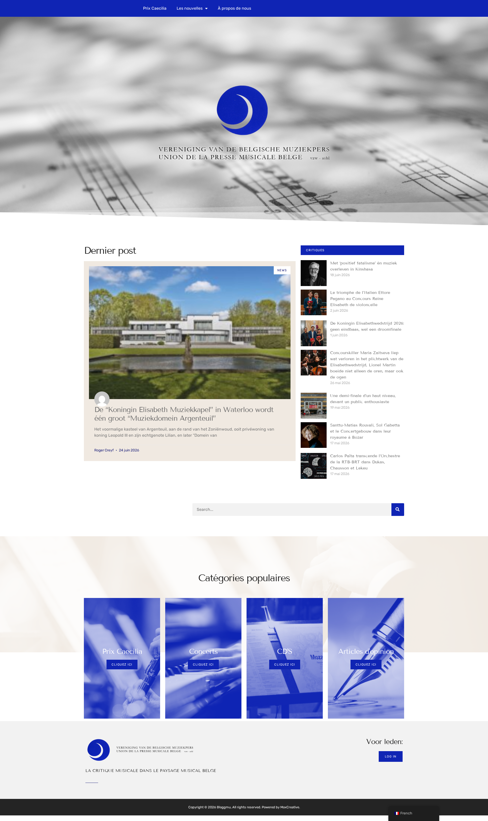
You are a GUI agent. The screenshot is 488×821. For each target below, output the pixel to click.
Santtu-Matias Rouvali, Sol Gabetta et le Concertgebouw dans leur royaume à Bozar (365, 431)
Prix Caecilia (154, 8)
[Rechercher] (397, 509)
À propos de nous (234, 8)
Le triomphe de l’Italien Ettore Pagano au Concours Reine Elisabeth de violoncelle (360, 298)
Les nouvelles (190, 8)
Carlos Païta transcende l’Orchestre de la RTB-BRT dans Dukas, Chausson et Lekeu (365, 461)
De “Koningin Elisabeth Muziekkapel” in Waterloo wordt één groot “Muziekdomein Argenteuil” (183, 413)
